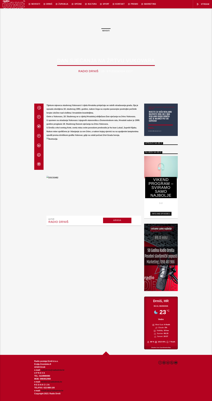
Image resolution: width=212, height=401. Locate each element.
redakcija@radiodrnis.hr (52, 391)
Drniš (49, 4)
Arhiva (117, 220)
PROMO (134, 4)
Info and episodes (161, 214)
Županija (63, 4)
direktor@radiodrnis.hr (51, 382)
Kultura (92, 4)
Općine (78, 4)
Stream (204, 4)
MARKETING (150, 4)
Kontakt (120, 4)
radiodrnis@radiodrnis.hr (52, 370)
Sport (106, 4)
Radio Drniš (88, 71)
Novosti (106, 31)
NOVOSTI (35, 4)
